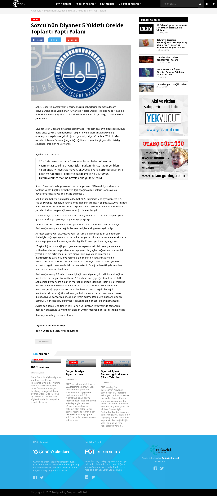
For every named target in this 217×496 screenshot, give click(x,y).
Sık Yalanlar (107, 3)
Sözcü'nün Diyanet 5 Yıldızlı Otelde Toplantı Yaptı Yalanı (75, 10)
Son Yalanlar (63, 3)
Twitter (55, 39)
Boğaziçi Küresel (170, 458)
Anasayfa (36, 10)
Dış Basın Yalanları (130, 3)
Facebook (38, 39)
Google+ (74, 39)
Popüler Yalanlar (86, 3)
